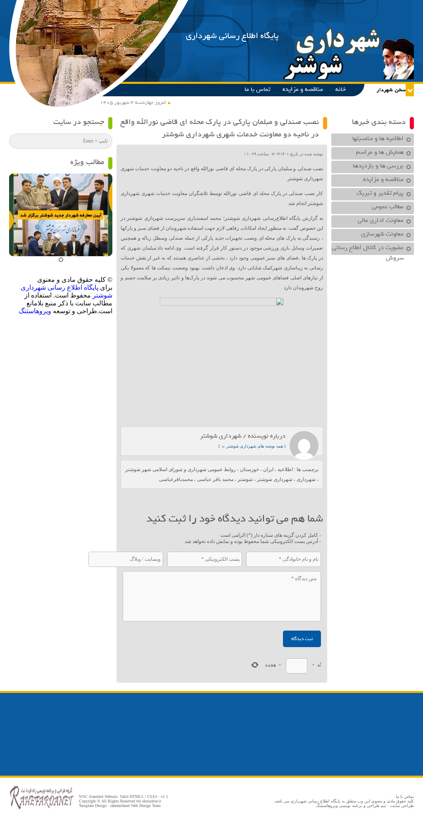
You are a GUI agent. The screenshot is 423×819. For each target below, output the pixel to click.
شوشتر (245, 479)
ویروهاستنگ (35, 310)
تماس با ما (257, 89)
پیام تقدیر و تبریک (380, 193)
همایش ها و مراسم (380, 152)
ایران (268, 469)
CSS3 (152, 796)
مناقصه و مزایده (303, 89)
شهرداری (306, 479)
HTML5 (136, 796)
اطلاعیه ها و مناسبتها (378, 138)
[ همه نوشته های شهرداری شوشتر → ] (252, 446)
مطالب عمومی (388, 207)
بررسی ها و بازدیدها (378, 166)
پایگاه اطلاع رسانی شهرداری (232, 36)
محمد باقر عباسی (215, 479)
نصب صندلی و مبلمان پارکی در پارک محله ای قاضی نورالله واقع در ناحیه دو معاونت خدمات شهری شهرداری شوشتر (219, 128)
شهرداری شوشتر (274, 479)
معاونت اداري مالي (381, 220)
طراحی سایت (402, 805)
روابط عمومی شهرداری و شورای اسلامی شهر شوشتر (180, 469)
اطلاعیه (285, 469)
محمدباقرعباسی (176, 479)
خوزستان (249, 469)
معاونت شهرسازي (382, 234)
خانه (340, 89)
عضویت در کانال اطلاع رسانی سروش (368, 249)
